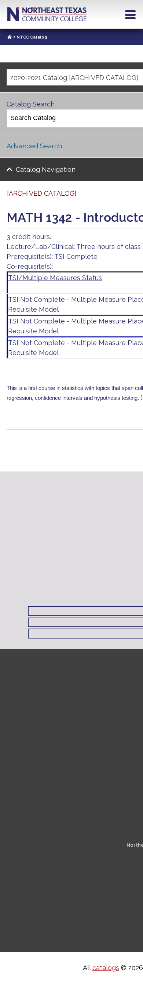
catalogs (105, 968)
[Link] (9, 37)
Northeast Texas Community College (47, 14)
